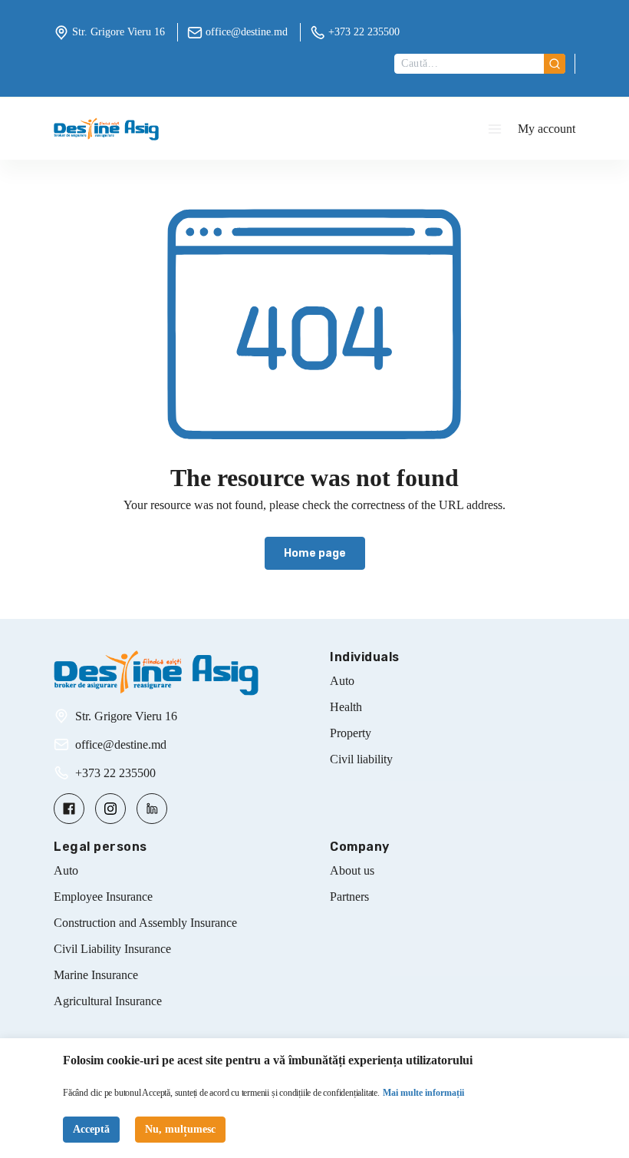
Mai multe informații (423, 1092)
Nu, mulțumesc (180, 1129)
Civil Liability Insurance (112, 948)
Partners (349, 896)
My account (546, 128)
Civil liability (361, 759)
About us (352, 870)
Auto (342, 680)
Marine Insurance (96, 974)
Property (350, 732)
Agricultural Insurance (108, 1000)
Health (346, 706)
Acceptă (91, 1129)
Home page (315, 553)
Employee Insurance (103, 896)
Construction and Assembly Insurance (145, 922)
